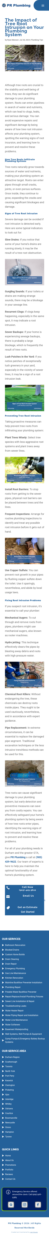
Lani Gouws (34, 1232)
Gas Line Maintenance (15, 973)
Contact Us (10, 1179)
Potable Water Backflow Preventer (20, 992)
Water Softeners (12, 1024)
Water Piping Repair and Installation (21, 1015)
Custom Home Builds (15, 954)
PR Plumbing (17, 857)
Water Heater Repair (14, 1010)
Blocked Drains (12, 950)
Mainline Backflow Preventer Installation (23, 982)
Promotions (10, 1165)
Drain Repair (11, 964)
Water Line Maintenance (16, 1020)
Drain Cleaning (12, 959)
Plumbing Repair (13, 987)
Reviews (9, 1174)
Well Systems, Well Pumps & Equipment (23, 1034)
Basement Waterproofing (16, 1029)
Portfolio (9, 1169)
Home (8, 1155)
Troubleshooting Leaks (15, 1006)
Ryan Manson (13, 40)
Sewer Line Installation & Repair (19, 1001)
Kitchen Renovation (14, 978)
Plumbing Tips (37, 40)
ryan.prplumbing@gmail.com (28, 900)
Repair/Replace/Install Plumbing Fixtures (24, 996)
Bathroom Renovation (15, 945)
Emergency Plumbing (15, 968)
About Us (9, 1160)
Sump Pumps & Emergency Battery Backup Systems (25, 1040)
